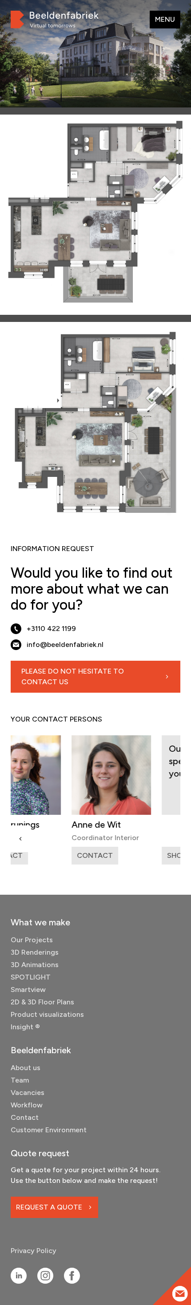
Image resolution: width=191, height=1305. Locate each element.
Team (20, 1080)
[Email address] (180, 1293)
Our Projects (32, 940)
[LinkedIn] (19, 1276)
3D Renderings (35, 952)
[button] (20, 838)
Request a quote (49, 1207)
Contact (25, 1117)
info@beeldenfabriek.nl (65, 644)
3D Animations (35, 964)
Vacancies (27, 1092)
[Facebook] (72, 1276)
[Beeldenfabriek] (55, 19)
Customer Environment (49, 1130)
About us (25, 1067)
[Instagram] (45, 1276)
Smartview (28, 989)
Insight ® (25, 1027)
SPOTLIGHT (31, 977)
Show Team (144, 855)
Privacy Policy (33, 1250)
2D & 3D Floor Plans (42, 1002)
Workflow (27, 1105)
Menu (165, 19)
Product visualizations (47, 1014)
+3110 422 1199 (51, 628)
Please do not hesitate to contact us (72, 676)
